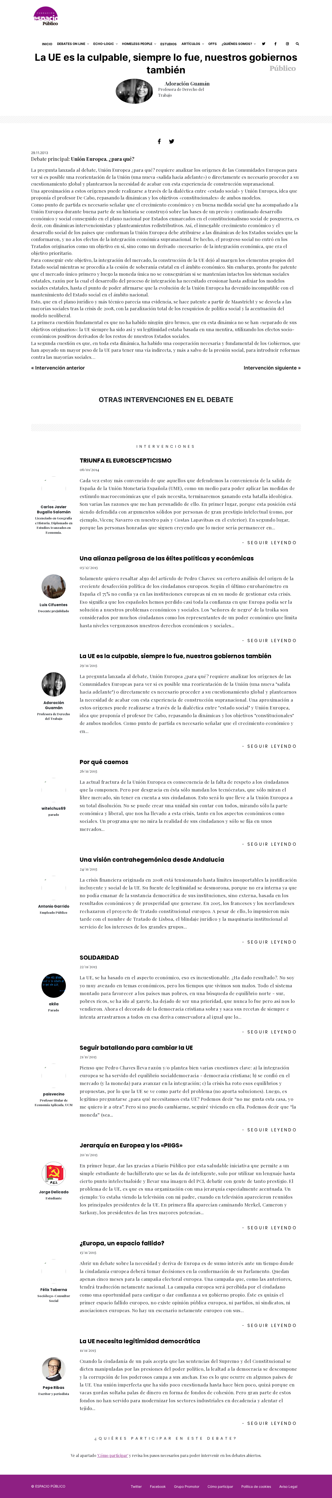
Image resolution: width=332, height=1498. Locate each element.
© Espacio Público (48, 1486)
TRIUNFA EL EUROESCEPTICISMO (126, 460)
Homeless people (137, 44)
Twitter (136, 1486)
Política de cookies (256, 1486)
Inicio (47, 44)
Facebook (158, 1486)
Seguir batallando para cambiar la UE (136, 1048)
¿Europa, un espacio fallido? (122, 1243)
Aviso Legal (288, 1486)
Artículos (191, 44)
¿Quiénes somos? (237, 44)
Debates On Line (71, 44)
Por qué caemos (104, 762)
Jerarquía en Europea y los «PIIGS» (131, 1145)
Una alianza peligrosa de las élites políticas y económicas (167, 558)
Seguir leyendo (269, 543)
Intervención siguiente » (272, 368)
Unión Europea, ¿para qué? (102, 158)
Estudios (168, 44)
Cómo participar (220, 1486)
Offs (212, 44)
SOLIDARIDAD (99, 958)
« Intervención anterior (58, 368)
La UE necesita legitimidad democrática (140, 1341)
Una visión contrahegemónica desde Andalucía (152, 860)
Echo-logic (103, 44)
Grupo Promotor (186, 1486)
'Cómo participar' (112, 1455)
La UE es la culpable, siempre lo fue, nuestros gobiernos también (175, 656)
